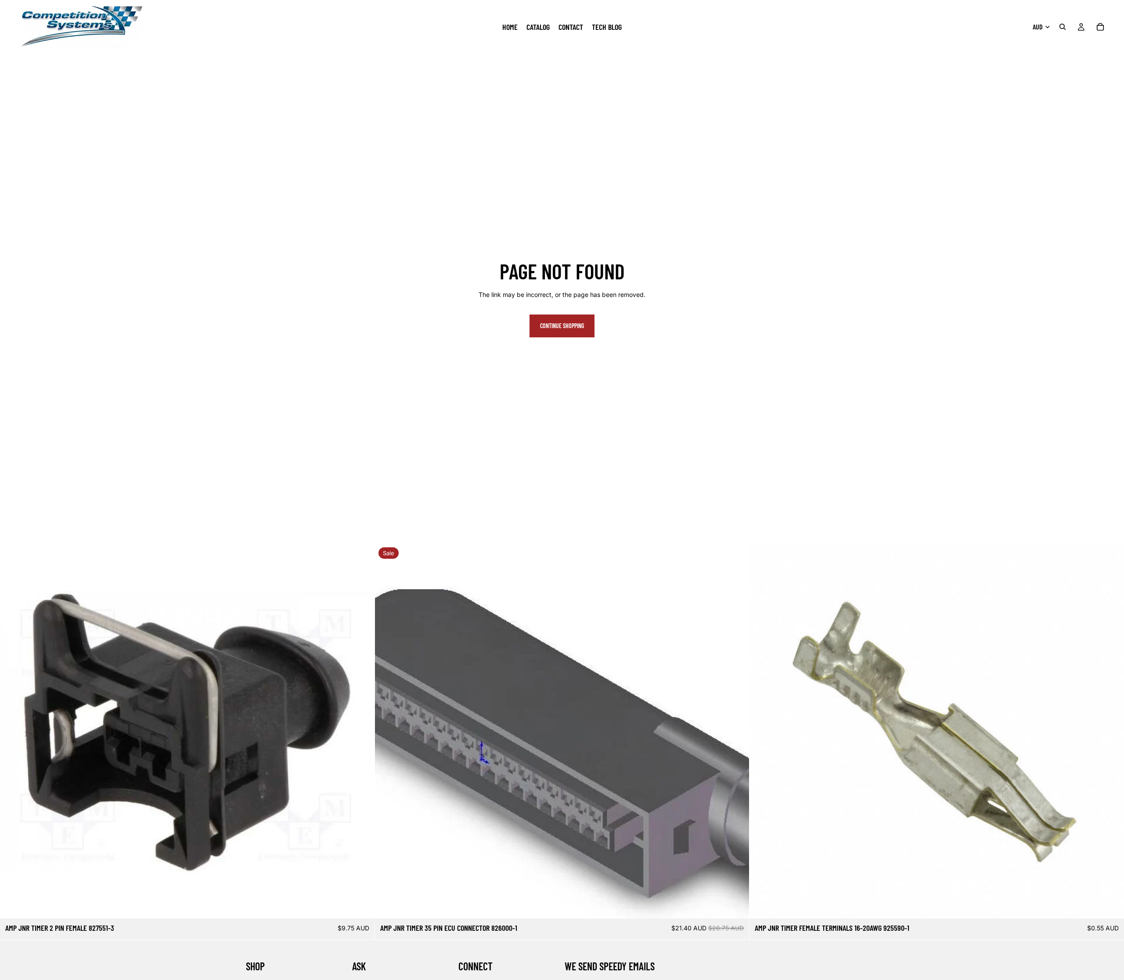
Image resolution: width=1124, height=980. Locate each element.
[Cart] (1100, 26)
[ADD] (361, 905)
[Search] (1062, 26)
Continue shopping (562, 325)
